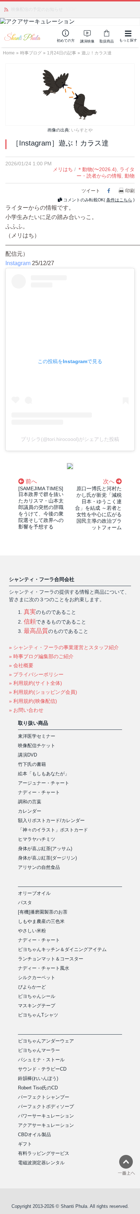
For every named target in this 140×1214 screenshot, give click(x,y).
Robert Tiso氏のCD (38, 1087)
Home (9, 52)
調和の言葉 (29, 801)
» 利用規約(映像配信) (33, 701)
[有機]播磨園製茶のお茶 (42, 912)
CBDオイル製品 (34, 1134)
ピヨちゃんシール (36, 996)
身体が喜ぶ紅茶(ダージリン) (47, 858)
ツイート (90, 190)
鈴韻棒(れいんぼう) (38, 1078)
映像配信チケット (36, 745)
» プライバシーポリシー (36, 674)
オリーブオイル (34, 893)
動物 (130, 176)
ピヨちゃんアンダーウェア (46, 1041)
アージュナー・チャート (43, 783)
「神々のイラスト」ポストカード (53, 830)
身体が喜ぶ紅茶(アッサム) (45, 848)
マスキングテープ (36, 1005)
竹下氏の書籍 (32, 764)
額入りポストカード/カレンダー (51, 820)
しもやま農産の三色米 (41, 921)
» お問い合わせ (26, 710)
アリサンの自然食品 (39, 867)
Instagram (18, 263)
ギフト (25, 1144)
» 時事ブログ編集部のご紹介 (41, 656)
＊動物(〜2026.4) (97, 169)
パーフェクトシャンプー (43, 1097)
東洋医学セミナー (36, 736)
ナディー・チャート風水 (43, 968)
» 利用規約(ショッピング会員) (43, 692)
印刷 (130, 190)
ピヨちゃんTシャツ (38, 1015)
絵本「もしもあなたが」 (43, 773)
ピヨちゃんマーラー (39, 1050)
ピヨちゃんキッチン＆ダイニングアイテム (62, 949)
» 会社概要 (21, 665)
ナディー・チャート (39, 792)
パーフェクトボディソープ (46, 1106)
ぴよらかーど (32, 987)
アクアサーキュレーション (46, 1125)
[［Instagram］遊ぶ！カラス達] (70, 94)
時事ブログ (31, 52)
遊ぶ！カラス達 (96, 52)
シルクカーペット (36, 977)
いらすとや (82, 130)
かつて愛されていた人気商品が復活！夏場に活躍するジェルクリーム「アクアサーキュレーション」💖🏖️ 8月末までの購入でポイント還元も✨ (72, 9)
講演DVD (27, 755)
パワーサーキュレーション (46, 1116)
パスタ (25, 902)
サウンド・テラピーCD (42, 1069)
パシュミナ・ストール (41, 1059)
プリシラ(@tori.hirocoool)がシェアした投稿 (70, 439)
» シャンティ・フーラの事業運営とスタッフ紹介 (64, 647)
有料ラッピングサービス (43, 1153)
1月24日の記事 (61, 52)
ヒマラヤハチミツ (36, 839)
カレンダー (29, 811)
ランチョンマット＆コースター (50, 958)
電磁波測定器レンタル (41, 1162)
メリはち (63, 169)
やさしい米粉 (32, 930)
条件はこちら (119, 199)
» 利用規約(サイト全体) (35, 683)
